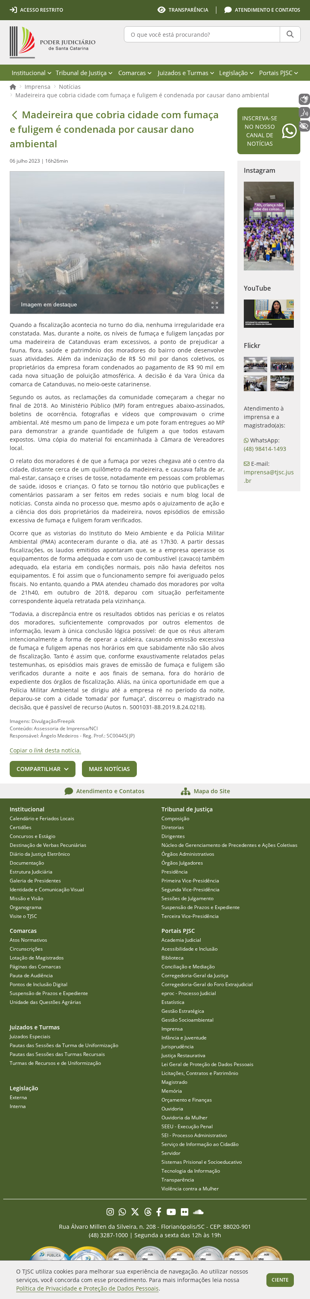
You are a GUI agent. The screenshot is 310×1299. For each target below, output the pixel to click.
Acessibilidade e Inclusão (189, 948)
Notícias (70, 86)
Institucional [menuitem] (29, 73)
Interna (18, 1106)
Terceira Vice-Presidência (190, 916)
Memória (171, 1090)
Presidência (174, 871)
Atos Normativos (28, 940)
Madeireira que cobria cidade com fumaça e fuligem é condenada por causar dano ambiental (142, 95)
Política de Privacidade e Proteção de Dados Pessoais (87, 1288)
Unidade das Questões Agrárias (45, 1002)
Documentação (27, 862)
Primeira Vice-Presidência (190, 880)
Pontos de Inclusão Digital (38, 984)
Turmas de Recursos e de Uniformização (55, 1063)
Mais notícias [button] (109, 769)
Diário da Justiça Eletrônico (40, 854)
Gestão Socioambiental (187, 1019)
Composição (175, 818)
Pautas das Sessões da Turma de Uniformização (64, 1045)
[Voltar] (14, 114)
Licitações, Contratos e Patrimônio (199, 1073)
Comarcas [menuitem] (132, 73)
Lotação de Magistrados (37, 957)
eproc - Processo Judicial (188, 993)
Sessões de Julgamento (187, 898)
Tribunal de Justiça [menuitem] (81, 73)
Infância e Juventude (184, 1037)
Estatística (172, 1002)
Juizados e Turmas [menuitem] (183, 73)
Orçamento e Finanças (186, 1099)
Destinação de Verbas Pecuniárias (48, 845)
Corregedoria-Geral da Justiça (194, 975)
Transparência (177, 1179)
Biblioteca (172, 957)
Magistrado (174, 1082)
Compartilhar (39, 769)
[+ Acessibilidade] (304, 126)
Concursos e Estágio (32, 836)
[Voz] (304, 112)
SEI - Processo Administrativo (194, 1135)
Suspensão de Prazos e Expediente (200, 907)
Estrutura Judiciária (31, 871)
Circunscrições (26, 948)
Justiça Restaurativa (183, 1055)
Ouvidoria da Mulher (184, 1117)
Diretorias (172, 827)
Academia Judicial (181, 940)
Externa (18, 1097)
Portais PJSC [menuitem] (275, 73)
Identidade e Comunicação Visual (47, 889)
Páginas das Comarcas (35, 966)
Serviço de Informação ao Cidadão (200, 1144)
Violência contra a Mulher (190, 1188)
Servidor (170, 1153)
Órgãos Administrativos (187, 854)
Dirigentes (173, 836)
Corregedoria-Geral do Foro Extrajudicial (207, 984)
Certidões (20, 827)
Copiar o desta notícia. (45, 750)
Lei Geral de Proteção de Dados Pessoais (207, 1064)
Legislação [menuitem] (233, 73)
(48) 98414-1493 (265, 449)
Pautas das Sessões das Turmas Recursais (57, 1054)
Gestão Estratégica (182, 1011)
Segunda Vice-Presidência (190, 889)
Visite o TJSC (23, 916)
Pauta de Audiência (31, 975)
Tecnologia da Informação (190, 1170)
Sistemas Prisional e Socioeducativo (201, 1162)
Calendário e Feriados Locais (42, 818)
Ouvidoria (172, 1108)
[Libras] (304, 99)
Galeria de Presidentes (35, 880)
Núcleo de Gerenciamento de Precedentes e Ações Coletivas (229, 845)
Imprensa (37, 86)
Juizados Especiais (30, 1036)
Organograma (26, 907)
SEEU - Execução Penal (187, 1126)
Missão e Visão (26, 898)
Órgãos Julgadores (182, 862)
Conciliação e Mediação (188, 966)
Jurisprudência (177, 1046)
